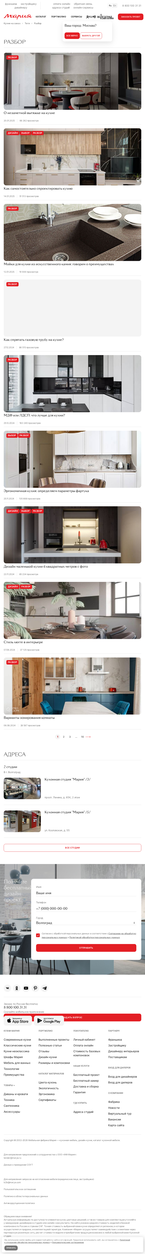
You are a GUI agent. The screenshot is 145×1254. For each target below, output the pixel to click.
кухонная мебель (68, 1140)
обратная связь (83, 3)
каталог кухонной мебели (106, 1140)
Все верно (72, 36)
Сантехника (11, 1105)
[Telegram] (44, 988)
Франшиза (115, 1039)
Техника (9, 1100)
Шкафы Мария (13, 1057)
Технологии (11, 1069)
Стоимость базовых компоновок (86, 1053)
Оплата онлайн (83, 1045)
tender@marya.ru (12, 1158)
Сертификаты (47, 1100)
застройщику (28, 3)
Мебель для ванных (17, 1063)
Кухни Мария (11, 1030)
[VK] (7, 988)
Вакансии (114, 1119)
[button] (102, 17)
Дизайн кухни (48, 1057)
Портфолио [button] (58, 16)
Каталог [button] (41, 16)
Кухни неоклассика (16, 1051)
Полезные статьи (50, 1045)
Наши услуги (81, 1066)
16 (82, 736)
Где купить (80, 1103)
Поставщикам (117, 1057)
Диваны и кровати (16, 1094)
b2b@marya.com (12, 1182)
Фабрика (114, 1102)
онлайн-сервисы (83, 7)
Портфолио (46, 1030)
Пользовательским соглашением (68, 1242)
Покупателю (81, 1030)
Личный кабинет (84, 1039)
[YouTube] (26, 988)
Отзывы (44, 1051)
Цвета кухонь (48, 1082)
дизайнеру (20, 7)
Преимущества (14, 1074)
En (114, 5)
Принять (11, 1248)
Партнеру (114, 1030)
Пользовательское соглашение (20, 1189)
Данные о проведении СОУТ (18, 1164)
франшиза (11, 3)
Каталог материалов (51, 1073)
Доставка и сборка (86, 1086)
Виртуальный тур (119, 1113)
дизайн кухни (85, 1140)
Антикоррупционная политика (19, 1203)
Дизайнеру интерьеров (123, 1051)
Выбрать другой (91, 36)
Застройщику (117, 1045)
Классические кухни (17, 1045)
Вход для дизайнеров (122, 1076)
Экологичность (49, 1088)
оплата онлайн (61, 3)
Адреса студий (83, 1112)
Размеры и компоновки (54, 1063)
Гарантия (79, 1092)
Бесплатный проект (86, 1075)
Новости (114, 1107)
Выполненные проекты (54, 1039)
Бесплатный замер (86, 1080)
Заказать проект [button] (130, 17)
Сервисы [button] (76, 16)
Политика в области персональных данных (26, 1196)
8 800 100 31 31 (131, 5)
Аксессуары (12, 1111)
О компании (115, 1093)
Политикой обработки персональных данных (94, 937)
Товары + (9, 1085)
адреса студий (61, 7)
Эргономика (47, 1094)
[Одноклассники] (17, 988)
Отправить (86, 947)
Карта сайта (116, 1125)
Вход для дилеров (119, 1067)
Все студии (72, 847)
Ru (110, 5)
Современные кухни (17, 1039)
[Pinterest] (35, 988)
